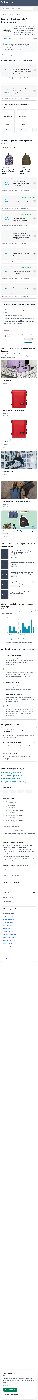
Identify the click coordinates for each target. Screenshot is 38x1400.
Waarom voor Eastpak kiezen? (12, 779)
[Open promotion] (34, 70)
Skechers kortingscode (8, 920)
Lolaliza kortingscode (8, 925)
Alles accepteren (10, 1390)
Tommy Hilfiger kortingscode (10, 943)
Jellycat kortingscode (8, 922)
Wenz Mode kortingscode (9, 934)
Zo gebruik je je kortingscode (12, 773)
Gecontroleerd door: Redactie (11, 875)
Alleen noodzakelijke (12, 1395)
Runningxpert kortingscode (9, 940)
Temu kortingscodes (8, 931)
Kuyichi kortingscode (8, 917)
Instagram (28, 791)
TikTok (5, 791)
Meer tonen (19, 830)
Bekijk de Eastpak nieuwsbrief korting (14, 782)
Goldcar (5, 953)
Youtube (12, 791)
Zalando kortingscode (8, 937)
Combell (5, 959)
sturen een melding (25, 48)
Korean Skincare (7, 956)
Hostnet (5, 950)
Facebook (20, 791)
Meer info (6, 1385)
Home (2, 14)
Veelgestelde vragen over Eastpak (13, 776)
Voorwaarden (7, 78)
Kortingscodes (10, 14)
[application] (19, 628)
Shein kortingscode (7, 928)
